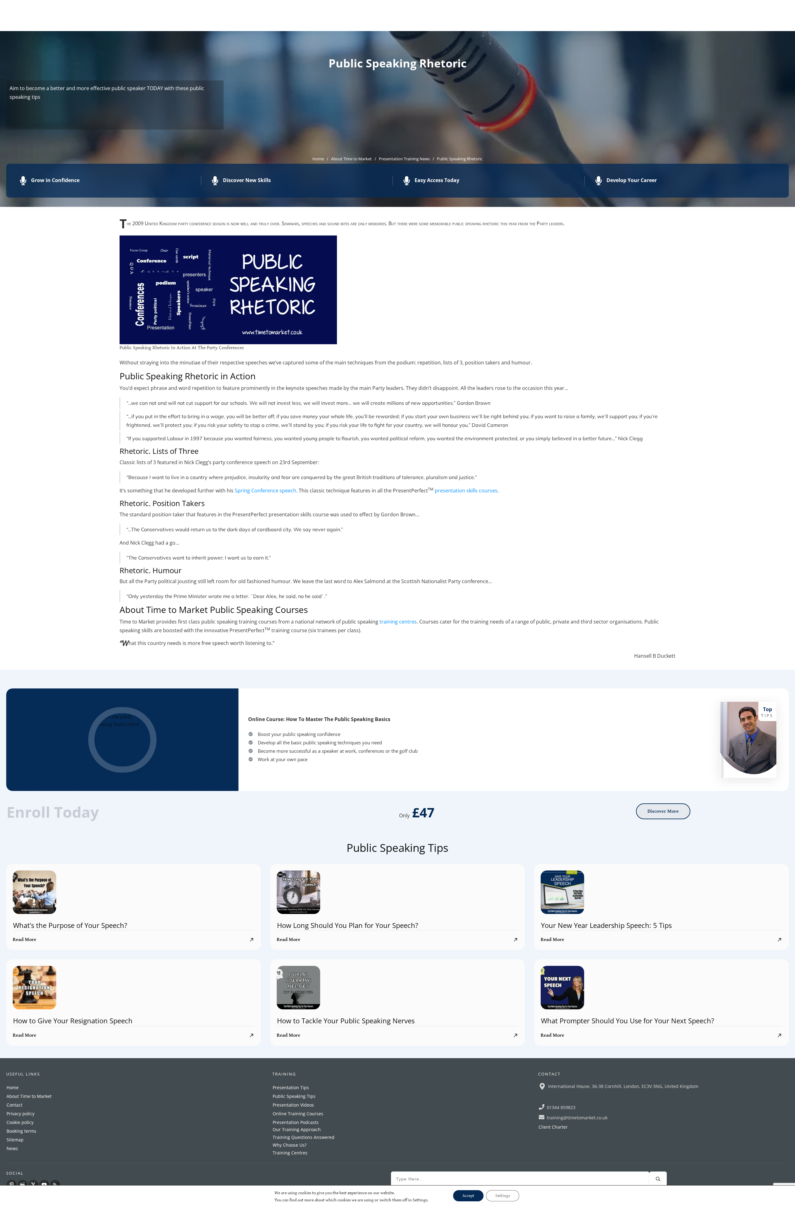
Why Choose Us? (290, 1145)
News (12, 1148)
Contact (14, 1105)
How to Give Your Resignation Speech (73, 1020)
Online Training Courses (298, 1114)
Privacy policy (20, 1114)
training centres (398, 621)
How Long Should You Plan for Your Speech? (347, 925)
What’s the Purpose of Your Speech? (70, 925)
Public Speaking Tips (294, 1096)
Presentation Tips (291, 1087)
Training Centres (290, 1153)
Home (13, 1087)
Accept (468, 1195)
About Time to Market (29, 1096)
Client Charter (553, 1127)
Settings (502, 1195)
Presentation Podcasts (296, 1122)
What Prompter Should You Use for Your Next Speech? (627, 1020)
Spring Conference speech (265, 490)
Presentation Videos (293, 1105)
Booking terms (21, 1131)
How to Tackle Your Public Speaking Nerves (346, 1020)
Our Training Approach (297, 1129)
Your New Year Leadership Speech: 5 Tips (606, 925)
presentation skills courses (466, 490)
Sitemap (15, 1140)
